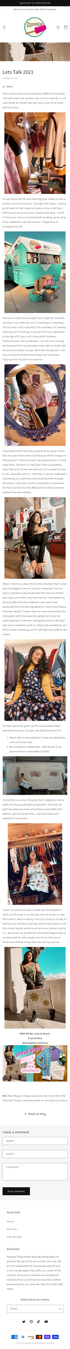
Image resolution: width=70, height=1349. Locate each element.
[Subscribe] (59, 1309)
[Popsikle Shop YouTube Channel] (35, 1081)
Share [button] (9, 86)
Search (10, 1221)
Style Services (14, 1236)
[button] (4, 27)
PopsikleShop (26, 1343)
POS (33, 1343)
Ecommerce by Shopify (46, 1343)
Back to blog (37, 1114)
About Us (12, 1229)
